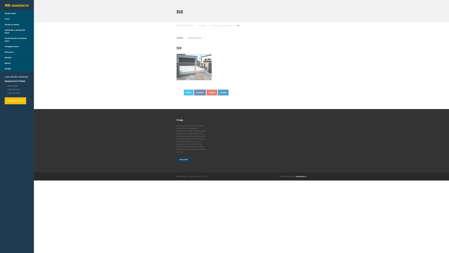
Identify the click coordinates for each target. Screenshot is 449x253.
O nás (7, 19)
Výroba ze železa (12, 25)
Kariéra (8, 63)
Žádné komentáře (194, 38)
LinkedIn (223, 92)
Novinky (8, 58)
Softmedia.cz (301, 176)
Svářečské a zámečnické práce (15, 31)
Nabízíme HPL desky (15, 101)
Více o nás (183, 159)
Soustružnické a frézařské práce (16, 39)
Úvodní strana (10, 13)
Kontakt (8, 69)
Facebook (200, 92)
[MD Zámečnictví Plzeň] (17, 5)
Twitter (189, 92)
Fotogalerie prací (12, 46)
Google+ (212, 92)
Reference (9, 52)
